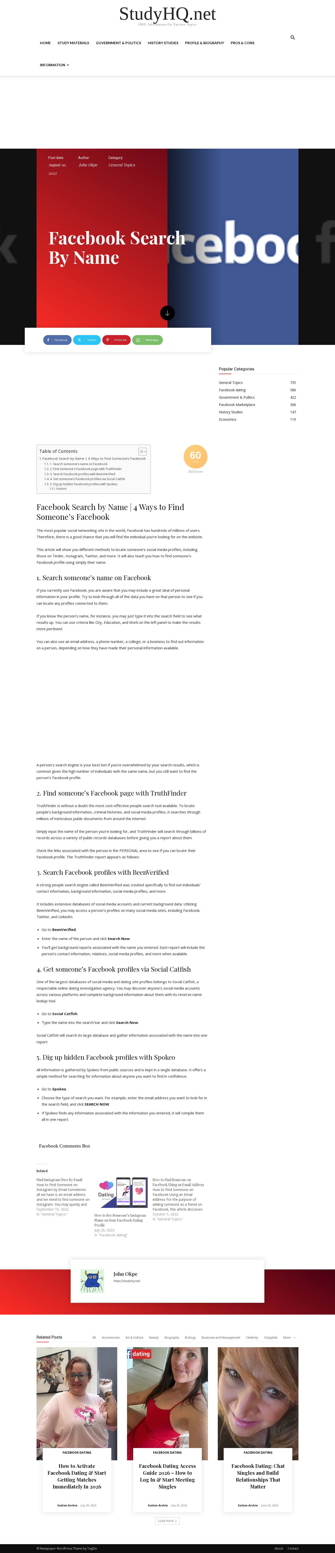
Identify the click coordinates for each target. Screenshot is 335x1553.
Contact (293, 1548)
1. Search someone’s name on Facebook (78, 464)
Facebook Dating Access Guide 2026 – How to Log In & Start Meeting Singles (167, 1476)
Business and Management (221, 1337)
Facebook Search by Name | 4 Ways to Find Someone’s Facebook (94, 458)
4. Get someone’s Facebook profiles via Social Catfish (87, 479)
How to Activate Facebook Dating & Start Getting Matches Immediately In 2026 (77, 1476)
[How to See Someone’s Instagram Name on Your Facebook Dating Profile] (120, 1192)
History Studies (163, 43)
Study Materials (73, 43)
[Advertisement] (167, 112)
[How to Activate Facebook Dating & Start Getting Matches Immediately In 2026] (77, 1403)
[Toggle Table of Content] (140, 451)
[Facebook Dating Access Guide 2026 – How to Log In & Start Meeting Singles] (167, 1403)
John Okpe (88, 164)
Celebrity (252, 1337)
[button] (292, 38)
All (94, 1337)
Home (45, 43)
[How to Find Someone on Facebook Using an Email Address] (181, 1199)
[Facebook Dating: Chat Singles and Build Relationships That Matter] (258, 1403)
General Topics (121, 164)
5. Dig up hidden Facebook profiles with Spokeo (83, 484)
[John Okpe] (94, 1281)
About (278, 1548)
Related (61, 488)
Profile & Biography (204, 43)
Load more (166, 1521)
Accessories (111, 1337)
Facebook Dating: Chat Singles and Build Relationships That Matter (258, 1476)
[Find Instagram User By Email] (65, 1197)
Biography (172, 1337)
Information (52, 65)
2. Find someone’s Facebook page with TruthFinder (86, 469)
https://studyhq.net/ (127, 1281)
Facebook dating (77, 1452)
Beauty (154, 1337)
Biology (190, 1337)
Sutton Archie (67, 1505)
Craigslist (270, 1337)
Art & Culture (134, 1337)
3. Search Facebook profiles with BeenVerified (82, 474)
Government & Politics (118, 43)
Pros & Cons (242, 43)
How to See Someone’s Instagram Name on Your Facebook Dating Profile (120, 1220)
